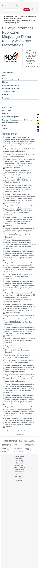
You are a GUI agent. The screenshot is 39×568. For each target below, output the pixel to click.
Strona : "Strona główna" (14, 274)
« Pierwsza (9, 431)
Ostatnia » (20, 434)
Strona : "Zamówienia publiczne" (16, 338)
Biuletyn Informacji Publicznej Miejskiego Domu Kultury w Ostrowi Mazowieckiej (17, 36)
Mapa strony (20, 6)
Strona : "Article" (11, 355)
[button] (38, 115)
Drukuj (32, 9)
